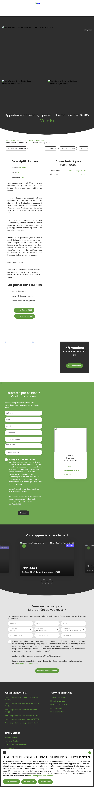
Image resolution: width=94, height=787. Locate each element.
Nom (8, 420)
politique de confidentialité (20, 502)
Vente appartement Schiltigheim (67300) (22, 719)
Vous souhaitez (10, 445)
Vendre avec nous (58, 697)
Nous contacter (57, 712)
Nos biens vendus (57, 701)
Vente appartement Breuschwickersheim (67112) (22, 704)
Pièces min (67, 635)
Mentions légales (12, 741)
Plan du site (9, 748)
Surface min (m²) (43, 635)
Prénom (9, 413)
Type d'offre (13, 628)
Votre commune (13, 439)
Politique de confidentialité (16, 745)
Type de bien (40, 628)
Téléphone (10, 433)
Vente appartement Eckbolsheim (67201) (22, 716)
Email (8, 426)
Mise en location (57, 708)
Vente (7, 140)
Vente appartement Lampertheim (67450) (22, 723)
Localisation (65, 628)
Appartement (17, 140)
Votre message (12, 452)
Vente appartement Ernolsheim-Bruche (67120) (21, 710)
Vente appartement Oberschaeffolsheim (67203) (22, 698)
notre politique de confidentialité (41, 776)
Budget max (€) (17, 635)
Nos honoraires (11, 737)
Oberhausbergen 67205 (34, 140)
